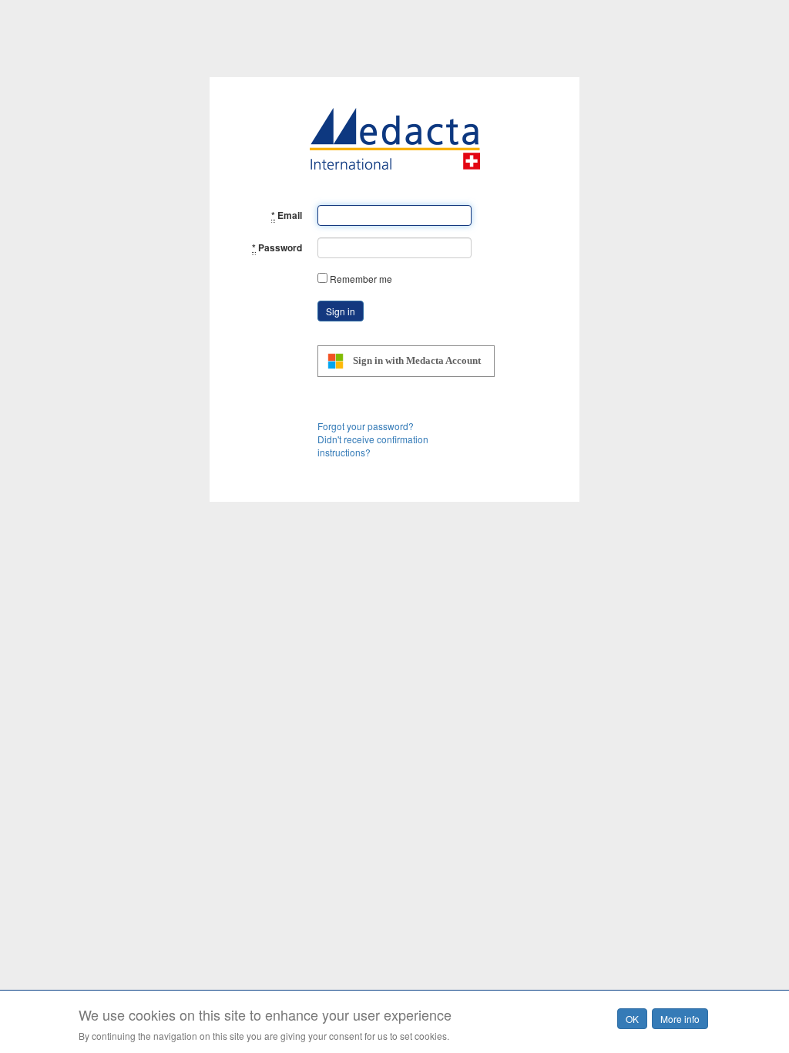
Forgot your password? (365, 425)
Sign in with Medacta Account (417, 360)
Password (277, 247)
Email (286, 215)
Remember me (361, 278)
